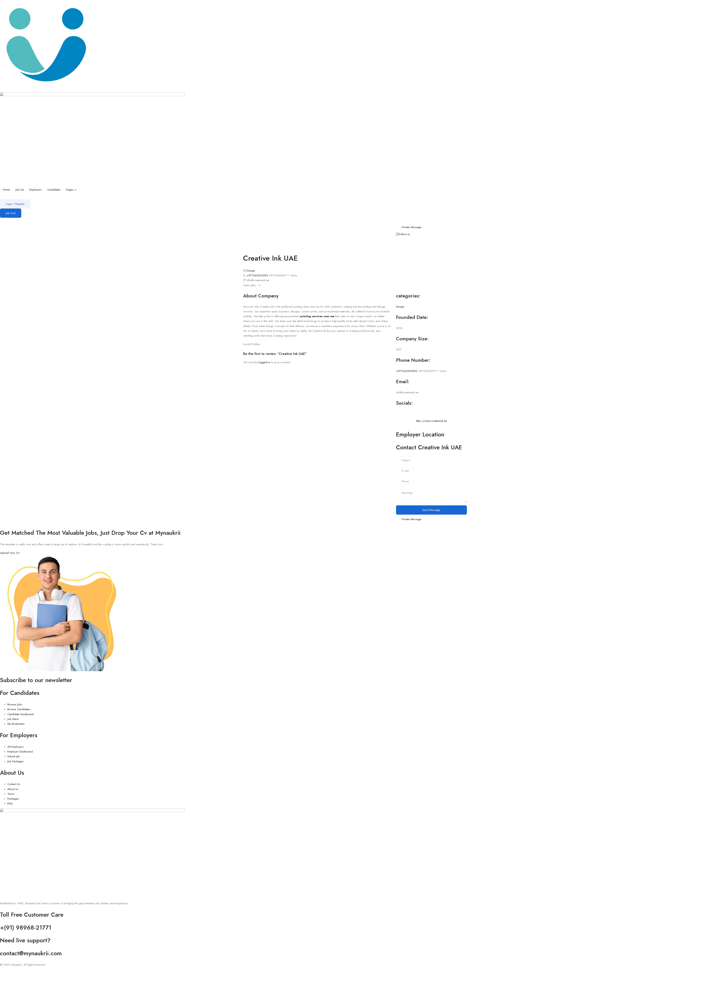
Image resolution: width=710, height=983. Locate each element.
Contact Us (13, 784)
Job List (20, 190)
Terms (11, 794)
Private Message (411, 227)
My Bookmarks (16, 724)
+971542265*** (283, 275)
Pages (70, 190)
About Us (12, 789)
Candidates (54, 190)
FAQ (10, 803)
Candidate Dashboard (20, 714)
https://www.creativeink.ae (431, 421)
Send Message (431, 510)
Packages (13, 799)
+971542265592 (257, 275)
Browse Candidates (18, 709)
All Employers (15, 747)
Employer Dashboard (20, 752)
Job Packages (15, 761)
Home (6, 190)
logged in (264, 362)
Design (251, 271)
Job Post (11, 213)
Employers (35, 190)
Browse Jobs (14, 704)
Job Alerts (13, 719)
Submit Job (13, 756)
